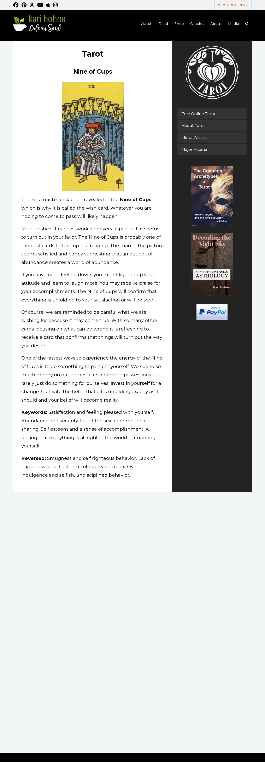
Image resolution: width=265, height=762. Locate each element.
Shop (179, 24)
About (216, 24)
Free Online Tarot (198, 113)
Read (163, 24)
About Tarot (193, 125)
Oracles (197, 24)
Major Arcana (194, 149)
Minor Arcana (195, 137)
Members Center (233, 5)
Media (233, 24)
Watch (147, 24)
